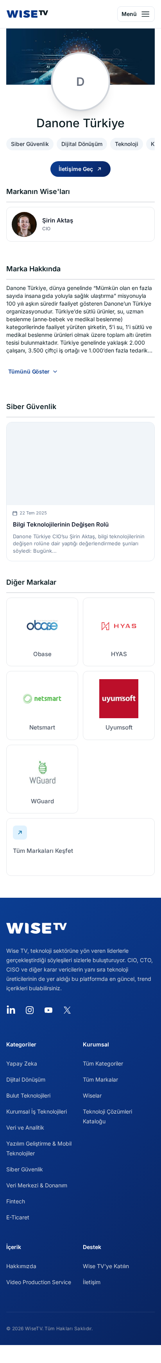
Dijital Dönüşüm (25, 1079)
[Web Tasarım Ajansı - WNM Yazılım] (80, 1354)
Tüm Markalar (100, 1079)
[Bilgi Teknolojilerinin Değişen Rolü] (80, 463)
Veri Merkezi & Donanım (36, 1185)
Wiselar (92, 1095)
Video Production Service (38, 1282)
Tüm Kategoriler (103, 1063)
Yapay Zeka (21, 1063)
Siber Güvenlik (24, 1169)
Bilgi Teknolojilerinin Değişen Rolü (61, 524)
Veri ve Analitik (25, 1127)
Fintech (15, 1201)
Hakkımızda (21, 1266)
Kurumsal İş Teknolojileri (36, 1111)
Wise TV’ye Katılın (106, 1266)
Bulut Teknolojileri (28, 1095)
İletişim (91, 1282)
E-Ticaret (17, 1217)
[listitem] (42, 632)
